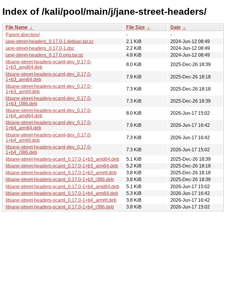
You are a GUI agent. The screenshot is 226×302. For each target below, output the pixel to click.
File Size (135, 27)
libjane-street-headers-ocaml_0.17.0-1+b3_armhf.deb (61, 172)
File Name (17, 27)
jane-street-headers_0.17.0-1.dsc (40, 48)
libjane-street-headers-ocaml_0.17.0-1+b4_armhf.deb (61, 200)
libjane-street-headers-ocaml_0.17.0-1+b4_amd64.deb (62, 186)
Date (175, 27)
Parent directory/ (23, 34)
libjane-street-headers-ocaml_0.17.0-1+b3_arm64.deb (62, 165)
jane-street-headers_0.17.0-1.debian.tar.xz (50, 41)
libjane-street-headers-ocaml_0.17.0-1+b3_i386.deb (60, 179)
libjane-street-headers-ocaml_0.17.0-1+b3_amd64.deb (62, 159)
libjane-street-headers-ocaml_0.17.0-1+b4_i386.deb (60, 206)
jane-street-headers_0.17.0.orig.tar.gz (44, 55)
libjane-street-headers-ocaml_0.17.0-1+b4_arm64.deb (62, 193)
